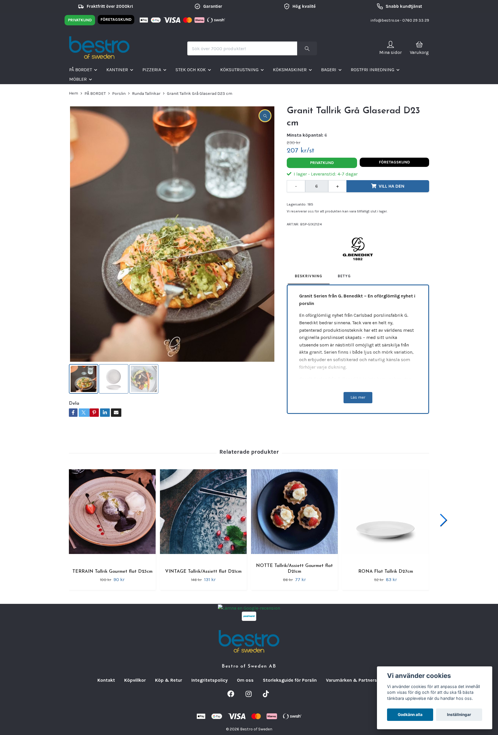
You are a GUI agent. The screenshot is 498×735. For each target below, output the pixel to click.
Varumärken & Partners (351, 680)
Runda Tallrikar (146, 93)
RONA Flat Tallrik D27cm (385, 571)
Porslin (119, 93)
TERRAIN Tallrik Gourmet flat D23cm (112, 571)
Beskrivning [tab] (308, 276)
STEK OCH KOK (191, 69)
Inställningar (459, 714)
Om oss (245, 680)
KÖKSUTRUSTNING (239, 69)
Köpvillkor (135, 680)
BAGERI (328, 69)
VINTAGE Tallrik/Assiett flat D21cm (203, 571)
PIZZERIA (151, 69)
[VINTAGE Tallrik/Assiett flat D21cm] (203, 515)
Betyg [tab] (344, 276)
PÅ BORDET (80, 69)
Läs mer (357, 397)
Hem (73, 93)
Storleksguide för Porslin (290, 680)
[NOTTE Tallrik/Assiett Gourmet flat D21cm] (294, 512)
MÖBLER (78, 79)
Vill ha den (391, 186)
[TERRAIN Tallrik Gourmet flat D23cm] (112, 515)
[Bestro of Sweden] (99, 48)
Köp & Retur (168, 680)
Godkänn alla (410, 714)
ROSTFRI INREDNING (372, 69)
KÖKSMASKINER (290, 69)
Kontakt (106, 680)
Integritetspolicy (209, 680)
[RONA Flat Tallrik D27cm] (385, 515)
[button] (443, 520)
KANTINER (117, 69)
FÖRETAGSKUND (116, 19)
